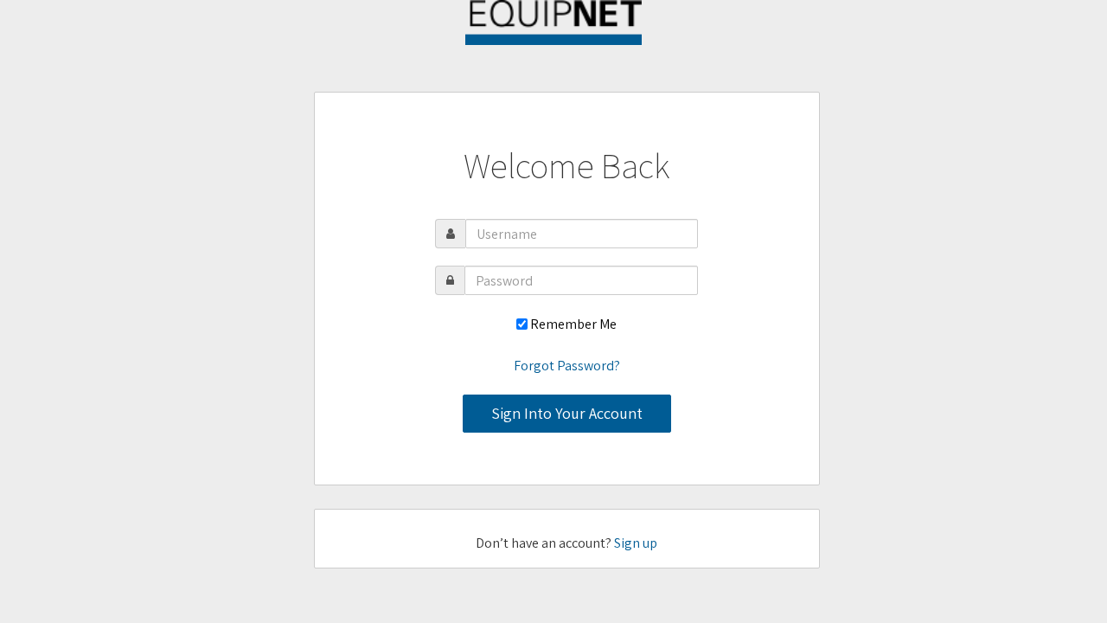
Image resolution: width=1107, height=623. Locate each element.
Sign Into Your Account (567, 413)
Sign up (635, 543)
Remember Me (573, 324)
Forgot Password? (567, 365)
